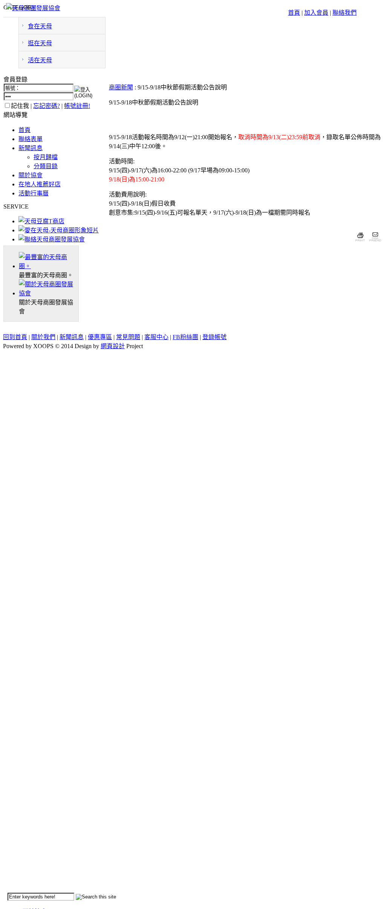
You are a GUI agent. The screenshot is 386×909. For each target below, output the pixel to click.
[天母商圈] (48, 266)
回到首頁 (15, 337)
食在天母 (40, 26)
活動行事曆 (33, 193)
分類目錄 (46, 166)
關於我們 (43, 337)
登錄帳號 (214, 337)
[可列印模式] (360, 242)
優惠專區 (100, 337)
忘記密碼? (46, 106)
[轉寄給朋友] (374, 242)
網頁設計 (113, 346)
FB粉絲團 (185, 337)
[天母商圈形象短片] (58, 230)
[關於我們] (48, 293)
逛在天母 (40, 43)
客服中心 (156, 337)
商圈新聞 (121, 87)
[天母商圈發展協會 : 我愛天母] (33, 8)
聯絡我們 (344, 12)
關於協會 (30, 175)
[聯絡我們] (51, 239)
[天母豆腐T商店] (41, 221)
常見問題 (128, 337)
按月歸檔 (46, 157)
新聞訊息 (30, 148)
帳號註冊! (77, 106)
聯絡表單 (30, 139)
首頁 (294, 12)
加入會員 (316, 12)
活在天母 (40, 60)
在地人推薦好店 (39, 184)
